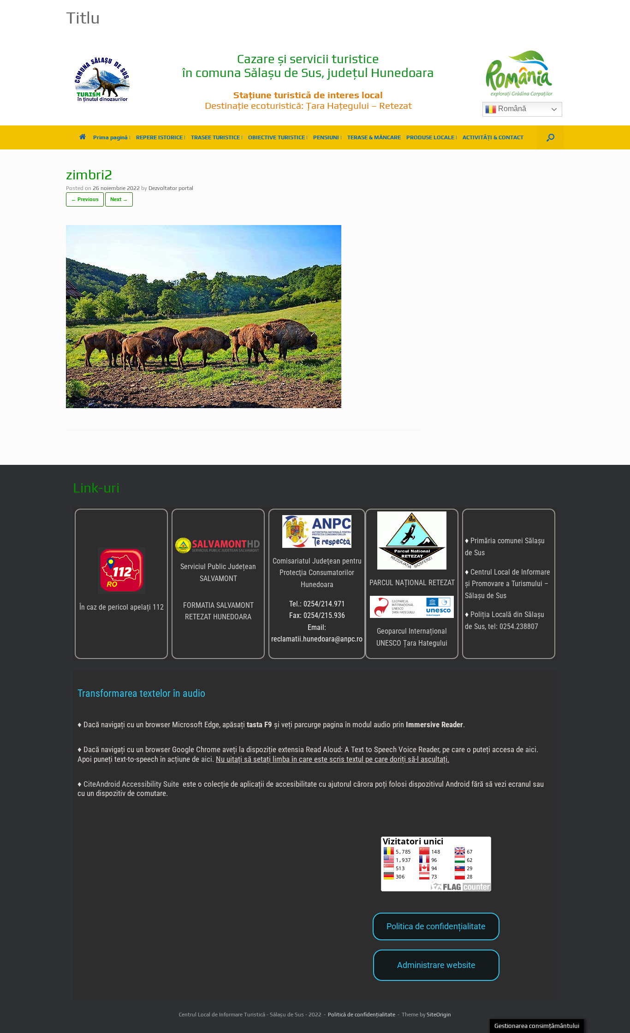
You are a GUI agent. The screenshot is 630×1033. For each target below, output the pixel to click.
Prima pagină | (112, 137)
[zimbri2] (203, 405)
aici (530, 749)
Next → (119, 199)
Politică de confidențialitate (361, 1014)
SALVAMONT (218, 578)
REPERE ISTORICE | (160, 137)
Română (511, 109)
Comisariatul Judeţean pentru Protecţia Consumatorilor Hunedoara (317, 573)
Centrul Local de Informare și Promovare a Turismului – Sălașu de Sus (507, 584)
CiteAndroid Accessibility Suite (131, 784)
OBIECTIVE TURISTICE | (278, 137)
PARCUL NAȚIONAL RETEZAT (412, 582)
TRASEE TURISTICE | (217, 137)
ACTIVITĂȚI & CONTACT (493, 137)
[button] (550, 137)
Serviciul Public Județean (218, 566)
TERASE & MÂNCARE (374, 137)
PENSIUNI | (327, 137)
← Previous (85, 199)
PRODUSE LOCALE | (431, 137)
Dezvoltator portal (171, 188)
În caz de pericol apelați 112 (121, 607)
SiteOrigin (439, 1014)
